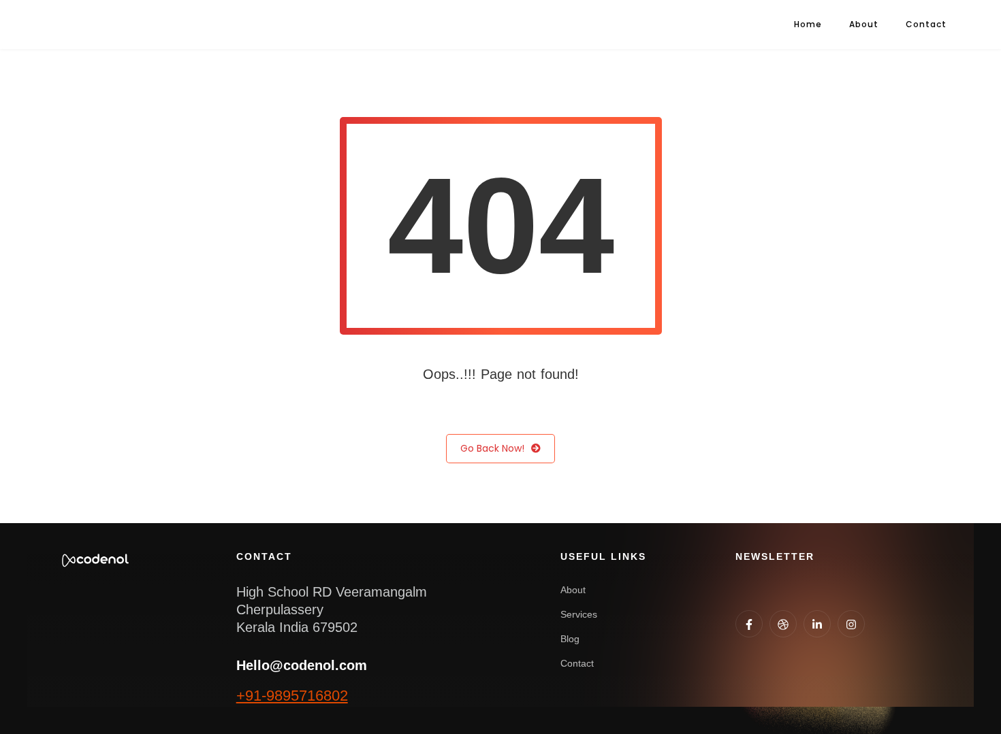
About (863, 24)
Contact (926, 24)
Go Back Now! (492, 448)
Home (808, 24)
